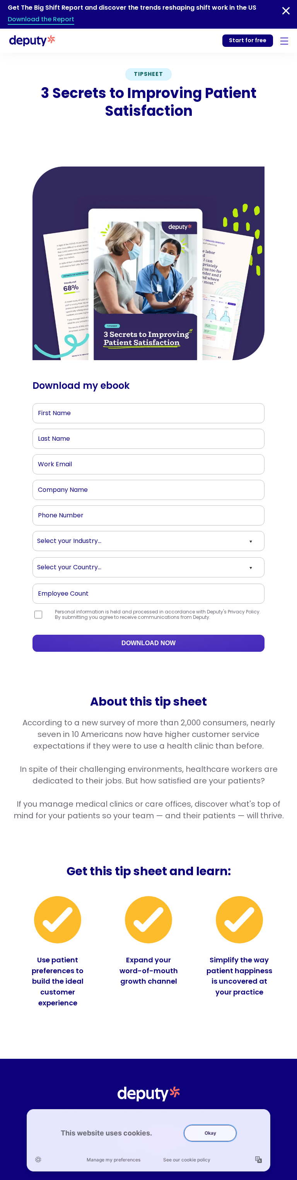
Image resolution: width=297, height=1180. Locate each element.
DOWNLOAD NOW (148, 643)
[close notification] (286, 11)
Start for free (247, 40)
